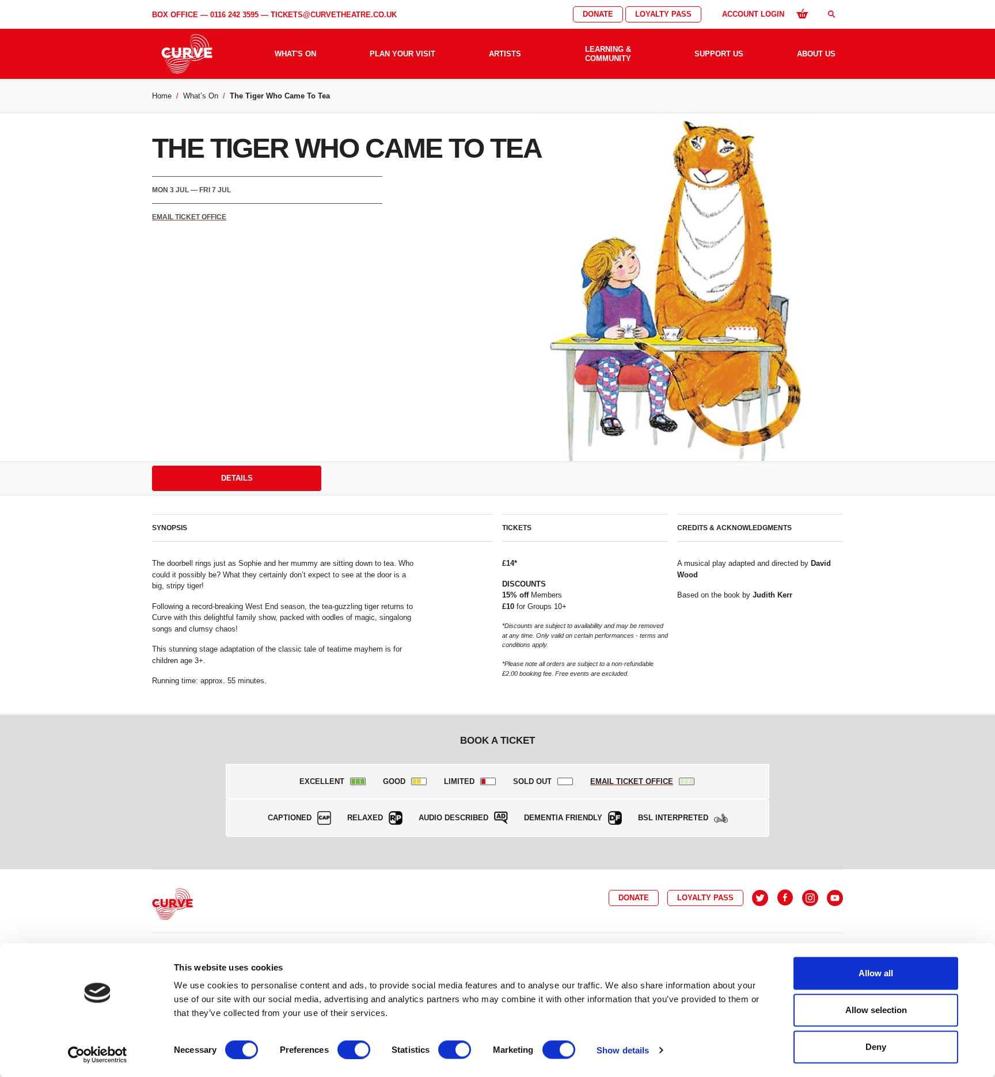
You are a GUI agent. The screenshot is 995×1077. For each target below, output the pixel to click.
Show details (623, 1050)
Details (237, 478)
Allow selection (876, 1010)
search (831, 14)
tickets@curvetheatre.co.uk (334, 14)
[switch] (353, 1049)
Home (162, 96)
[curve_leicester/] (810, 898)
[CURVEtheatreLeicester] (785, 898)
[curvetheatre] (835, 898)
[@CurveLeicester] (760, 898)
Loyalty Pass (663, 14)
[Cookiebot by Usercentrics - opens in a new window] (97, 1054)
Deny (875, 1047)
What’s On (200, 96)
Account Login (753, 14)
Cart (802, 13)
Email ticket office (189, 217)
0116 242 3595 (234, 14)
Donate (598, 14)
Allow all (876, 973)
